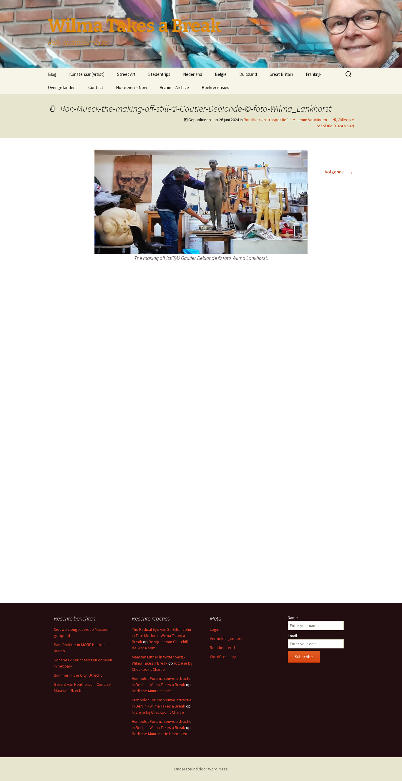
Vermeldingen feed (227, 638)
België (221, 74)
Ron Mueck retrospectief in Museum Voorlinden (285, 119)
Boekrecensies (215, 87)
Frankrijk (313, 74)
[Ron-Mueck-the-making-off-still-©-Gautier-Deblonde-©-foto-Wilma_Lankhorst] (201, 201)
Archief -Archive (174, 87)
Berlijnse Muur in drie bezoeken (159, 733)
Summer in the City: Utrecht (78, 675)
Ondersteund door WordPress (201, 769)
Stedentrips (159, 74)
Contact (95, 87)
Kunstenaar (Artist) (86, 74)
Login (214, 629)
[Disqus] (201, 361)
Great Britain (281, 74)
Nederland (192, 74)
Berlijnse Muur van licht (152, 690)
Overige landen (62, 87)
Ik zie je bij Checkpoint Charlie (158, 712)
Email (292, 635)
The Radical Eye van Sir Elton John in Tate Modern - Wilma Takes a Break (161, 635)
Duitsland (248, 74)
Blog (52, 74)
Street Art (126, 74)
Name (293, 617)
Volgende (339, 172)
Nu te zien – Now (131, 87)
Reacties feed (222, 647)
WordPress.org (223, 656)
